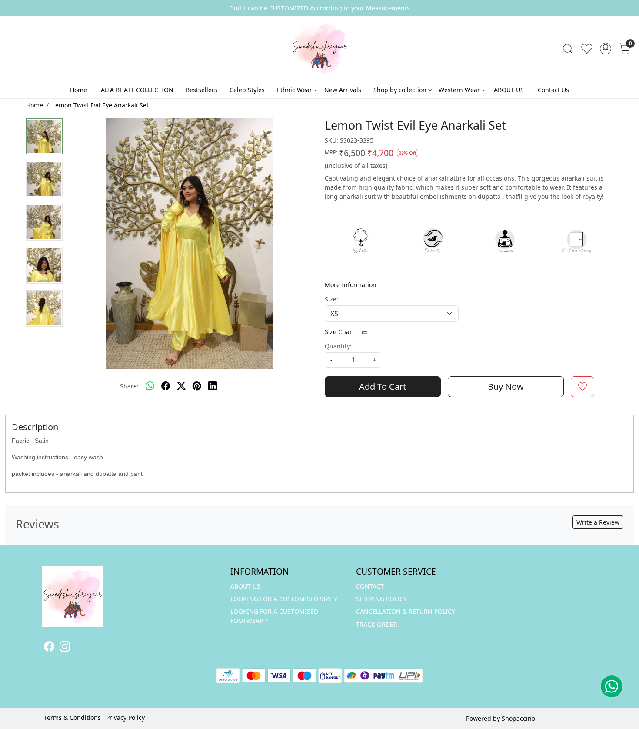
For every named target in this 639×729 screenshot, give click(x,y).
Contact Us (553, 90)
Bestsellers (201, 90)
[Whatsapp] (150, 386)
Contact (370, 586)
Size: (331, 299)
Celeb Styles (247, 90)
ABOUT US (509, 90)
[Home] (319, 48)
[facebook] (165, 386)
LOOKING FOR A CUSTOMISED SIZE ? (283, 599)
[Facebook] (49, 648)
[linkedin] (212, 386)
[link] (567, 49)
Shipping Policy (381, 599)
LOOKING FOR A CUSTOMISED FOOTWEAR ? (274, 616)
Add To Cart (382, 386)
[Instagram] (65, 648)
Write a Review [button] (597, 522)
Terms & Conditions (72, 717)
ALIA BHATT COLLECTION (137, 90)
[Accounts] (605, 48)
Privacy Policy (125, 717)
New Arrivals (342, 90)
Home (78, 90)
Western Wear (459, 90)
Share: (129, 386)
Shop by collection (399, 90)
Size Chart (340, 332)
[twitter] (181, 386)
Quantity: (338, 346)
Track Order (376, 624)
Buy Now (506, 386)
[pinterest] (197, 386)
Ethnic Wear (294, 90)
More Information (350, 285)
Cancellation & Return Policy (405, 611)
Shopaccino (518, 718)
